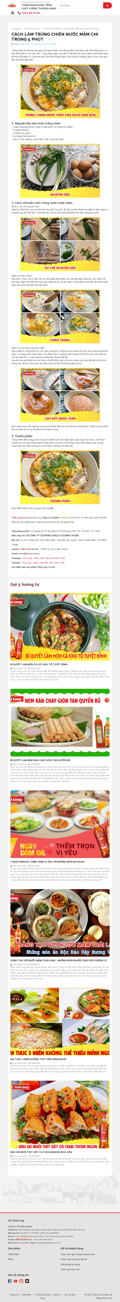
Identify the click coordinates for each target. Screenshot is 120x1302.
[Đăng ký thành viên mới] (12, 13)
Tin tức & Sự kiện (32, 29)
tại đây (50, 508)
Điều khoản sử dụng (70, 1264)
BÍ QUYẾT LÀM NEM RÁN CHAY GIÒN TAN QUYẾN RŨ (40, 760)
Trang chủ (16, 29)
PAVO (11, 1259)
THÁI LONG (13, 1254)
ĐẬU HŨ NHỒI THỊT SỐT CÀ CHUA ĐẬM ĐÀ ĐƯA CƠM (41, 1152)
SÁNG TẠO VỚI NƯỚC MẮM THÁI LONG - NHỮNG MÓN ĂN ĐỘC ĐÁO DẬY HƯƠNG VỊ (58, 960)
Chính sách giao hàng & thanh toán (78, 1254)
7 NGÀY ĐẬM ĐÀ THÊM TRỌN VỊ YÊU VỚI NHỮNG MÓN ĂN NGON (47, 861)
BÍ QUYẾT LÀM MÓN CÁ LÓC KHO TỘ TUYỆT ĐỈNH (38, 664)
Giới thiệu (27, 1294)
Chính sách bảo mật (70, 1269)
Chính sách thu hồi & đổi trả (74, 1259)
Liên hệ (57, 1294)
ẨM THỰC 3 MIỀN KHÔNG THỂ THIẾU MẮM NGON (38, 1059)
